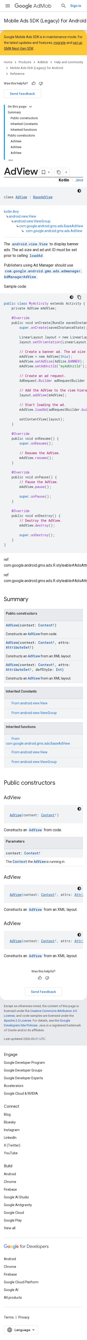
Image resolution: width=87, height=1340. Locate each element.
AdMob (42, 6)
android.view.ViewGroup (32, 221)
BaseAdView (42, 197)
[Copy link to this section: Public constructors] (60, 783)
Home (8, 62)
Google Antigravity (18, 1205)
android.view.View (22, 216)
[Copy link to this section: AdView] (25, 798)
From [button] (30, 703)
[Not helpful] (40, 83)
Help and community (68, 62)
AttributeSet (18, 647)
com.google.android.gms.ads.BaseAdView (51, 226)
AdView (21, 197)
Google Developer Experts (23, 1078)
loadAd (36, 255)
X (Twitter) (12, 1145)
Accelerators (13, 1086)
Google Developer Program (24, 1063)
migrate (60, 43)
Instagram (12, 1130)
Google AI (11, 1290)
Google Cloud (14, 1213)
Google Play (13, 1220)
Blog (7, 1114)
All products (13, 1297)
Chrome (10, 1182)
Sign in (75, 6)
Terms (9, 1317)
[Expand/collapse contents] (30, 107)
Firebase (10, 1189)
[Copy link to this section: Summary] (33, 600)
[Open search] (63, 6)
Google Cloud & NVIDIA (21, 1093)
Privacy (23, 1317)
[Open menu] (8, 6)
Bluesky (10, 1122)
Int (59, 669)
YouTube (11, 1153)
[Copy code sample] (79, 297)
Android (10, 1174)
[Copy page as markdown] (58, 172)
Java (79, 180)
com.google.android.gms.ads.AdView (54, 231)
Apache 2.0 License (17, 1020)
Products (25, 62)
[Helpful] (33, 83)
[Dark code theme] (79, 191)
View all (9, 1228)
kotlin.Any (11, 211)
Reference (17, 74)
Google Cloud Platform (21, 1282)
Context (45, 625)
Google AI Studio (16, 1197)
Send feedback (22, 93)
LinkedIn (10, 1138)
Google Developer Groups (23, 1070)
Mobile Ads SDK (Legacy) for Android (45, 21)
